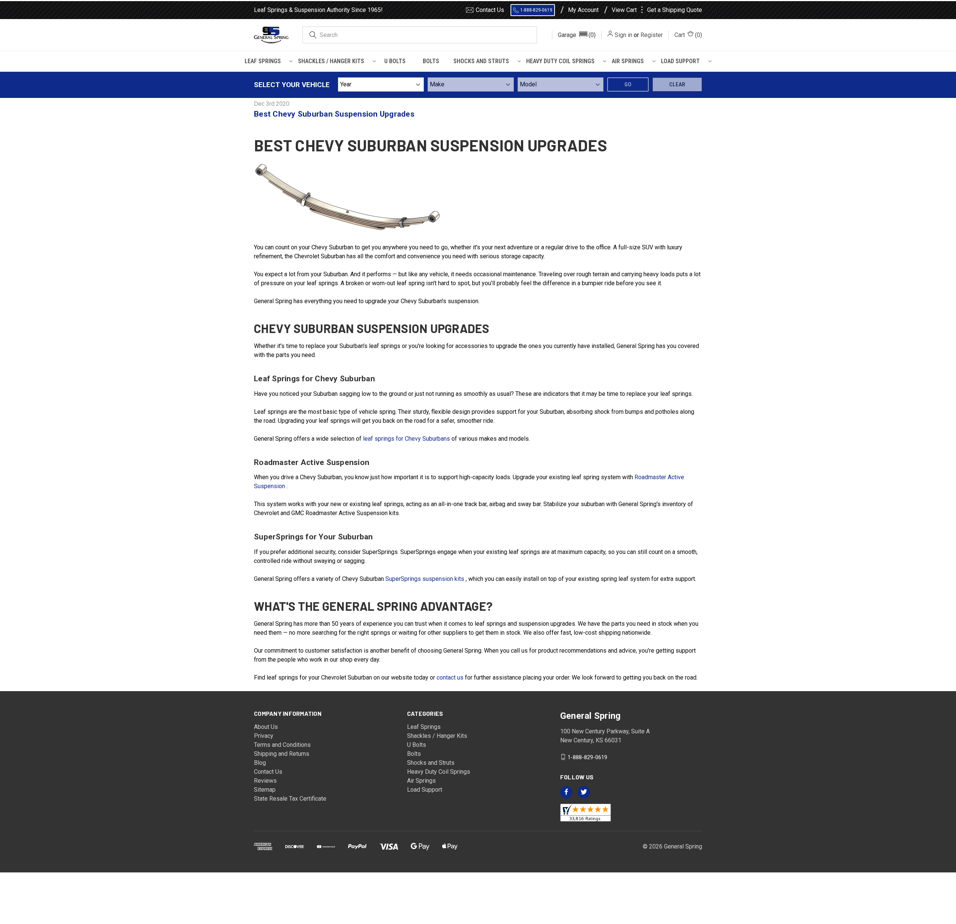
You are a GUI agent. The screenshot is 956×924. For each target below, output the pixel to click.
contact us (451, 677)
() (688, 34)
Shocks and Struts (481, 61)
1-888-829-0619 (536, 10)
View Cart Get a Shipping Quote (657, 10)
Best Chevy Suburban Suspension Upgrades (334, 114)
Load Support (680, 61)
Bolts (431, 61)
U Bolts (395, 61)
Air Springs (628, 61)
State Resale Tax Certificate (290, 798)
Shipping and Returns (281, 753)
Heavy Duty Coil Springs (560, 61)
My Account (583, 10)
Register (651, 34)
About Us (266, 726)
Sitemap (265, 789)
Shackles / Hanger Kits (331, 61)
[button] (577, 35)
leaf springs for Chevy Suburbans (407, 438)
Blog (260, 762)
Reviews (265, 780)
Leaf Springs (263, 61)
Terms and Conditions (282, 744)
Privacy (263, 735)
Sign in (623, 34)
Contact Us (490, 9)
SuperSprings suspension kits (425, 578)
